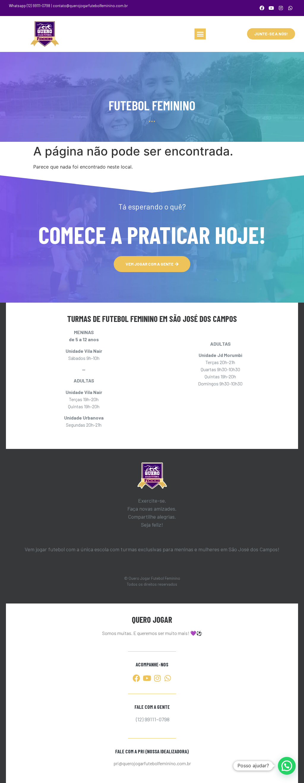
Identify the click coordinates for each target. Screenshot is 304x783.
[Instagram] (281, 8)
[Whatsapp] (290, 8)
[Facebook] (262, 8)
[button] (200, 34)
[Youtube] (271, 8)
